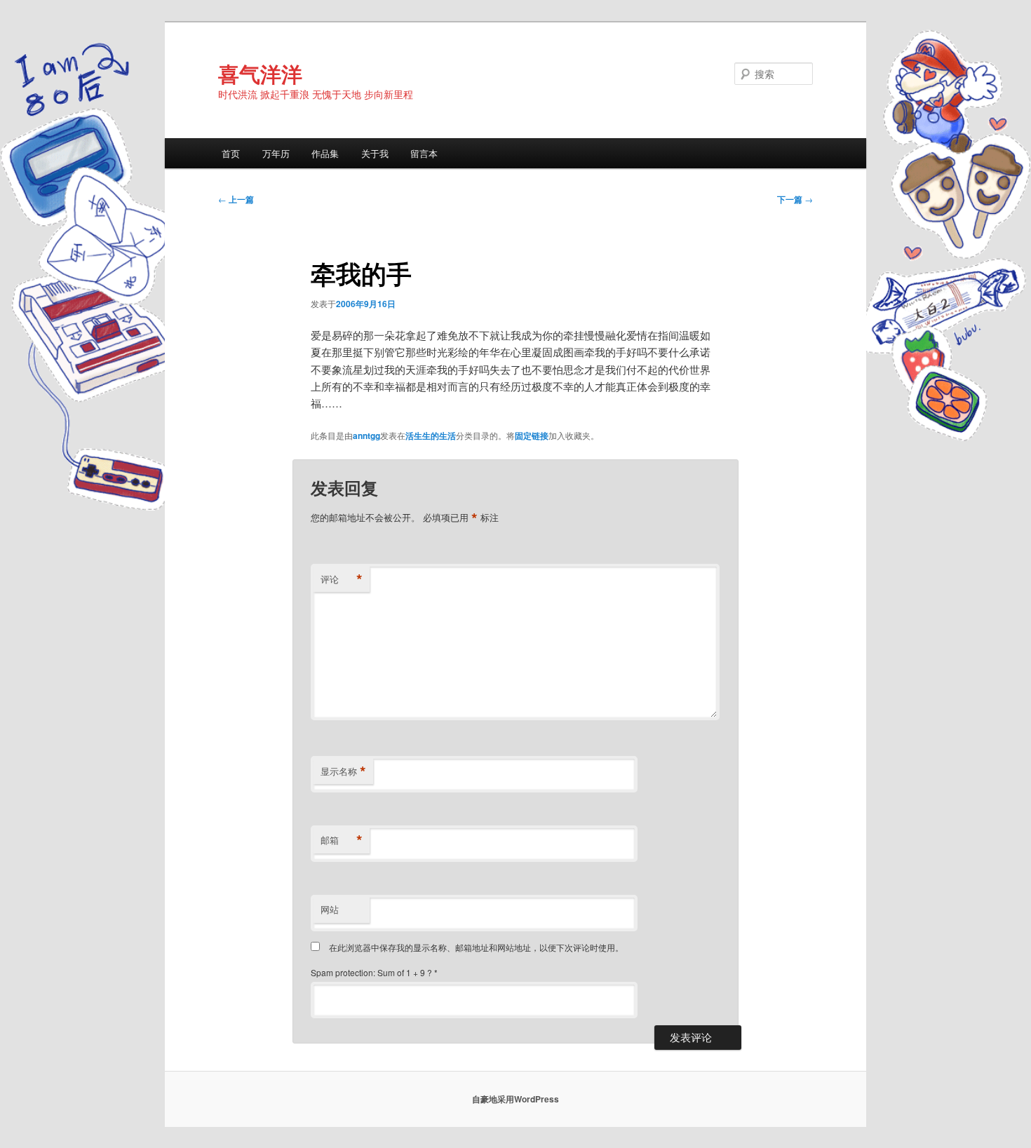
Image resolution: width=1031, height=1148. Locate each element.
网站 (330, 909)
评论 (342, 579)
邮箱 (342, 840)
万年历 (276, 153)
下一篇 (795, 199)
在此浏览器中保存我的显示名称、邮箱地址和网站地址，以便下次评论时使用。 (476, 947)
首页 (231, 153)
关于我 (375, 153)
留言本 (424, 153)
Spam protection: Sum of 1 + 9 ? (371, 972)
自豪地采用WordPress (515, 1099)
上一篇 (236, 199)
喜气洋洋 (260, 73)
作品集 (325, 153)
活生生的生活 (430, 435)
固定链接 (531, 435)
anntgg (366, 435)
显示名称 (343, 771)
